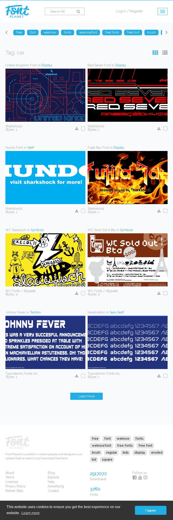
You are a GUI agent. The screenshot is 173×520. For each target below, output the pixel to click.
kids (126, 452)
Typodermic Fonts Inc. (21, 373)
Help (51, 482)
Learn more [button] (30, 513)
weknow (123, 438)
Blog (51, 473)
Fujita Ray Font (98, 147)
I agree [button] (151, 510)
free (95, 438)
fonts (139, 438)
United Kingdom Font (21, 65)
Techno (35, 312)
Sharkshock (13, 126)
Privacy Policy (15, 486)
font (107, 438)
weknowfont (101, 445)
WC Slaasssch (15, 230)
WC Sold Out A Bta (101, 230)
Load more (86, 396)
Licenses (11, 482)
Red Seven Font (99, 65)
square (107, 459)
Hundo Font (14, 147)
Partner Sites (14, 491)
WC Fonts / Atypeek (20, 291)
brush (96, 452)
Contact (53, 491)
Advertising (56, 486)
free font (146, 445)
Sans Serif (117, 312)
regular (111, 452)
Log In (121, 11)
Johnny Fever (15, 312)
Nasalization (96, 312)
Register (136, 11)
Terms (9, 477)
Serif (30, 147)
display (139, 452)
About (9, 473)
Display (46, 65)
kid (94, 459)
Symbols (37, 230)
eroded (156, 452)
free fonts (125, 445)
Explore (53, 477)
